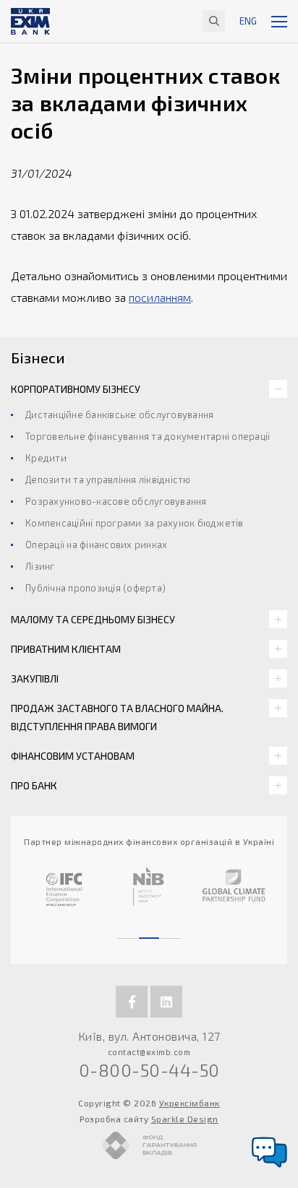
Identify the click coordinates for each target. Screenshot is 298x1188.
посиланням (160, 297)
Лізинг (40, 566)
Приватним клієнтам (66, 649)
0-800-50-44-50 (149, 1070)
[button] (127, 931)
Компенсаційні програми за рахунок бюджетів (134, 523)
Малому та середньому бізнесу (93, 619)
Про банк (34, 785)
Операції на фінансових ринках (96, 544)
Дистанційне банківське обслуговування (119, 414)
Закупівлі (35, 678)
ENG (248, 21)
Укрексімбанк (189, 1103)
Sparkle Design (184, 1119)
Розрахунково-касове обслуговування (116, 501)
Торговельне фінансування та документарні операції (147, 436)
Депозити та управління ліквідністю (108, 479)
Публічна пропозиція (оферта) (95, 588)
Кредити (46, 458)
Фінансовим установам (73, 756)
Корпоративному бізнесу (75, 389)
